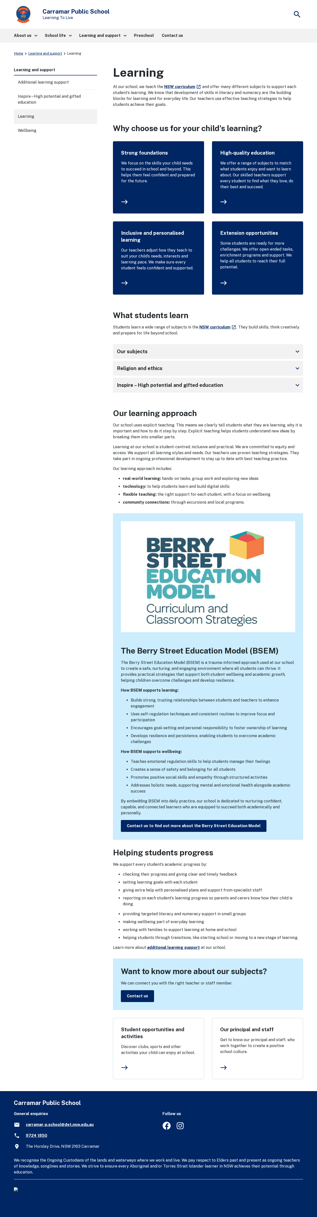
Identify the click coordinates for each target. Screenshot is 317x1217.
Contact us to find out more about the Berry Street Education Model (194, 825)
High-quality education (247, 153)
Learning (26, 116)
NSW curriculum (182, 86)
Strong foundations (144, 153)
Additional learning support (43, 82)
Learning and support (45, 53)
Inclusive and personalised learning (152, 236)
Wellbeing (27, 130)
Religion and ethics (209, 368)
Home (18, 53)
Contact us (137, 996)
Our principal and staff (247, 1029)
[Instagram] (181, 1128)
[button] (25, 36)
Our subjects (209, 351)
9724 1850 (36, 1135)
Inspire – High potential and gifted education (209, 385)
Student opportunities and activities (152, 1033)
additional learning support (173, 947)
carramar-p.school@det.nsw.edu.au (60, 1124)
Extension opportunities (249, 233)
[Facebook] (166, 1128)
